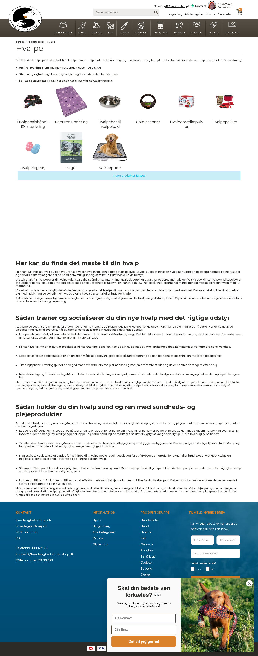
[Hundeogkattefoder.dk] (25, 19)
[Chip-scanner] (148, 101)
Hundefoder (63, 32)
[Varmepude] (110, 147)
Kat (110, 32)
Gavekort (232, 32)
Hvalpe (97, 32)
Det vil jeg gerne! (143, 641)
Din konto (224, 14)
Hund (81, 32)
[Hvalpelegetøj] (33, 147)
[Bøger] (71, 147)
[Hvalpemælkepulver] (186, 101)
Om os (210, 14)
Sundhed (141, 32)
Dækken (179, 32)
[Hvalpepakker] (225, 101)
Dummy (124, 32)
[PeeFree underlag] (71, 101)
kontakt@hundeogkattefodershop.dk (45, 554)
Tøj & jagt (161, 32)
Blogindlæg (175, 14)
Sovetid (196, 32)
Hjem (97, 520)
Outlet (214, 32)
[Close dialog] (249, 583)
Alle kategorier (194, 14)
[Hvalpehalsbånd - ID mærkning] (33, 101)
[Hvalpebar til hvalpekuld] (110, 101)
